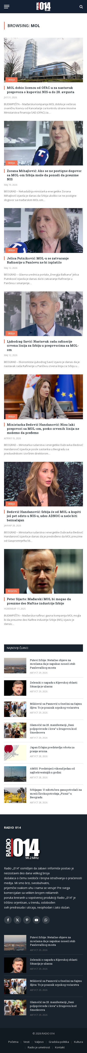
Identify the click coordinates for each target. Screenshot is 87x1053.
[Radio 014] (43, 6)
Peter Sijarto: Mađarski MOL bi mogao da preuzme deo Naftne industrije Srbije (39, 601)
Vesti (26, 1042)
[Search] (81, 6)
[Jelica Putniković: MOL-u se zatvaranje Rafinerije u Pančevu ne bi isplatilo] (43, 230)
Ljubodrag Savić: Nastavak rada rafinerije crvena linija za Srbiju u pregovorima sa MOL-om (43, 345)
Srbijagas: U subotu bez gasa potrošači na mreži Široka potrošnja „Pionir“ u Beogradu (56, 793)
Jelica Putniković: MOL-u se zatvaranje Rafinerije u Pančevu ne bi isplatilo (38, 260)
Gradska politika (59, 1042)
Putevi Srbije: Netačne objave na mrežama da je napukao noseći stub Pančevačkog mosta (52, 663)
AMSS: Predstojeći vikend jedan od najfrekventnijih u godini (52, 770)
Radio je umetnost (39, 1047)
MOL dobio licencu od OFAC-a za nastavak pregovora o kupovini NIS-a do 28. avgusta (40, 90)
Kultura (78, 1042)
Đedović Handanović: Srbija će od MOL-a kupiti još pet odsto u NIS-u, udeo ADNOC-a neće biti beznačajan (44, 516)
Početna (13, 1042)
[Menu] (6, 6)
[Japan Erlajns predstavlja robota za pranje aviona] (15, 753)
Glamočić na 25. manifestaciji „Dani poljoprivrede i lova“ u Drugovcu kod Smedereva (53, 728)
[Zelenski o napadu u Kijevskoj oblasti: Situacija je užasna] (15, 688)
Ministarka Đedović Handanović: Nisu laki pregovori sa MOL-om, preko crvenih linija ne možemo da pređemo (43, 428)
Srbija (11, 80)
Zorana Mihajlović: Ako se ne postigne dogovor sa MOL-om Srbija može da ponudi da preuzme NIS (44, 175)
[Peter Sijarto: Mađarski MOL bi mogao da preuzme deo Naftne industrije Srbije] (43, 571)
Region (12, 591)
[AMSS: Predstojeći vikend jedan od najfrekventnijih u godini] (15, 774)
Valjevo (39, 1042)
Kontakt (60, 1047)
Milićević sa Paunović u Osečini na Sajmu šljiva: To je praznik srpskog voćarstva (56, 705)
